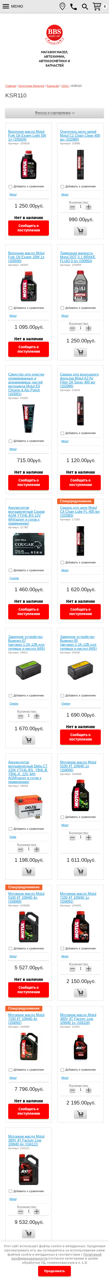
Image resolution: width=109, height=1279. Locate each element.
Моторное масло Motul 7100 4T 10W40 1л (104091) (78, 897)
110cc (65, 85)
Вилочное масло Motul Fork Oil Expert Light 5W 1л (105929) (27, 135)
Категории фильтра (31, 85)
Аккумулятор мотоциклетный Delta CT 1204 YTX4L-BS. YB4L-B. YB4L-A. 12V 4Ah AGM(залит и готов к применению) (28, 772)
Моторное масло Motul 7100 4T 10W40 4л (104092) (26, 1019)
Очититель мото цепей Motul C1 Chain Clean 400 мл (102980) (80, 135)
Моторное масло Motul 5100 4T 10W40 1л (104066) (78, 766)
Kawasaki (53, 85)
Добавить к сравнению (28, 186)
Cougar (14, 578)
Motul (13, 194)
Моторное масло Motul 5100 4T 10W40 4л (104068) (26, 897)
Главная (10, 85)
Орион (14, 703)
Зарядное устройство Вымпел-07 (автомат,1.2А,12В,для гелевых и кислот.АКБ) (26, 643)
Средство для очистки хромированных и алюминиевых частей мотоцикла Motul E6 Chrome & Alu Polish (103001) (26, 384)
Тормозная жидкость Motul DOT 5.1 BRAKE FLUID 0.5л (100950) (78, 257)
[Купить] (80, 231)
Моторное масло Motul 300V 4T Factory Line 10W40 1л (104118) (78, 1019)
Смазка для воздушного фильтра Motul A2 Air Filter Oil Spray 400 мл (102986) (79, 380)
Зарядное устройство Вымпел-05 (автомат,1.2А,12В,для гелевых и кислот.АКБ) (78, 643)
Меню (16, 6)
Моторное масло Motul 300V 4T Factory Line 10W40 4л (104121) (26, 1140)
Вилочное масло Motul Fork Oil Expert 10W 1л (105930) (26, 257)
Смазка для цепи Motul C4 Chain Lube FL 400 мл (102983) (80, 511)
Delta (13, 836)
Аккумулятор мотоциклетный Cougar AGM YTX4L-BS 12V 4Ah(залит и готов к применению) (26, 515)
